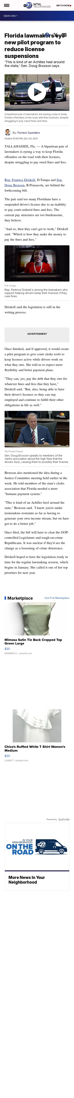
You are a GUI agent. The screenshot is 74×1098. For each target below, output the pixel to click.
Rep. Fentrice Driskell (20, 179)
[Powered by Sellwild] (63, 819)
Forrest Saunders (28, 132)
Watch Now (63, 5)
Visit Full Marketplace (57, 598)
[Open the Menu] (6, 5)
